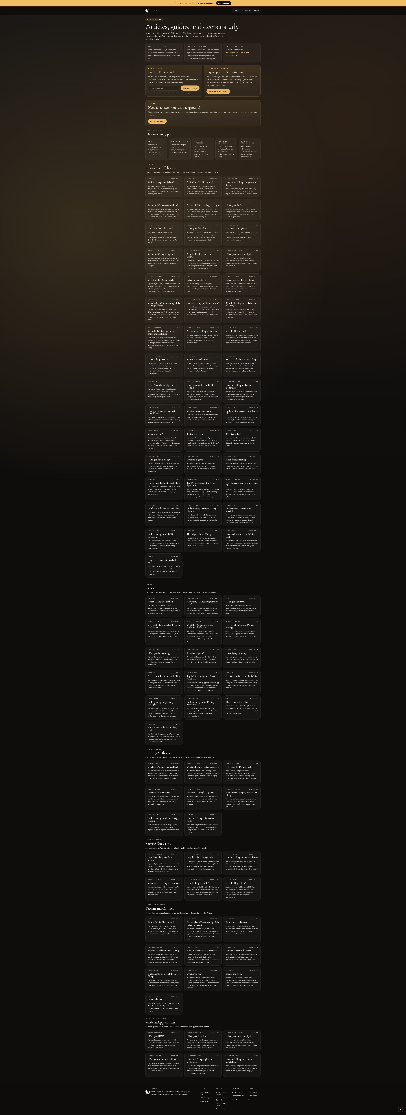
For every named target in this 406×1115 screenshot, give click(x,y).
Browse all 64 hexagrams (234, 49)
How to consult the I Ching (221, 1099)
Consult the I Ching (157, 121)
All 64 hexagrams (206, 1098)
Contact (235, 1099)
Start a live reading (232, 55)
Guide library (220, 1109)
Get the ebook (223, 3)
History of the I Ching (221, 1104)
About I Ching (236, 1092)
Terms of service (253, 1096)
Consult (237, 11)
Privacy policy (252, 1092)
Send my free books (190, 88)
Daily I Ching (204, 1101)
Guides (256, 11)
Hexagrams (246, 11)
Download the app (238, 1096)
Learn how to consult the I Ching (237, 52)
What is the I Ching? (220, 1093)
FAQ (249, 1099)
